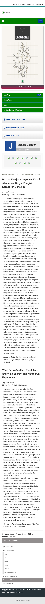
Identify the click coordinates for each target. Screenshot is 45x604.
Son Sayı (22, 95)
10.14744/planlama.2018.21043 (31, 174)
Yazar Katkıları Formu (15, 128)
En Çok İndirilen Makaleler (13, 110)
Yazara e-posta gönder (10, 576)
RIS (5, 554)
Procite (6, 568)
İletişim (22, 4)
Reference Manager (10, 572)
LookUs (17, 600)
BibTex (6, 561)
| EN (27, 4)
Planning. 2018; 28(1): (8, 174)
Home (16, 4)
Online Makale (25, 600)
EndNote (7, 558)
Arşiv (5, 105)
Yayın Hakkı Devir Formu (16, 120)
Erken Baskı (8, 100)
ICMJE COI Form (12, 136)
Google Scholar (8, 583)
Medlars (6, 565)
